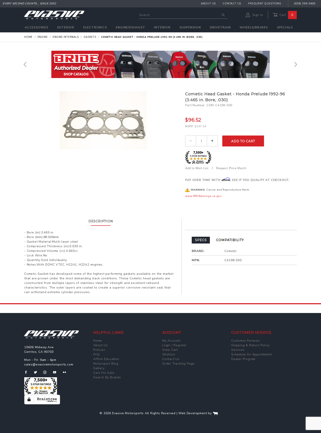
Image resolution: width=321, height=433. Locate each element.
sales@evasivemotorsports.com (48, 364)
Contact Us (232, 3)
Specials (285, 27)
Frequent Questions (264, 3)
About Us (208, 3)
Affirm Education (106, 359)
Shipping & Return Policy (250, 345)
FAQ (96, 354)
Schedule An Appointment (251, 354)
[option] (165, 64)
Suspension (190, 27)
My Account (171, 341)
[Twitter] (37, 374)
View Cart (170, 350)
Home (97, 341)
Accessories (36, 27)
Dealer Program (243, 359)
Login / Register (174, 345)
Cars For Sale (103, 373)
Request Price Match (231, 168)
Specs (201, 240)
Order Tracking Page (178, 364)
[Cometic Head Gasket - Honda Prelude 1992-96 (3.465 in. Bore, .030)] (103, 120)
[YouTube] (56, 374)
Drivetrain (220, 27)
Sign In (257, 15)
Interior (162, 27)
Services (237, 350)
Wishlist (168, 354)
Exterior (65, 27)
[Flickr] (66, 374)
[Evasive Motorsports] (54, 15)
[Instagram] (46, 374)
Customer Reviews (245, 341)
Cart (285, 15)
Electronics (95, 27)
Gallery (99, 368)
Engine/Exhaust (130, 27)
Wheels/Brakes (254, 27)
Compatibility (230, 240)
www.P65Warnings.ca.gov (203, 196)
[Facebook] (27, 374)
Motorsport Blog (105, 364)
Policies (99, 350)
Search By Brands (107, 377)
